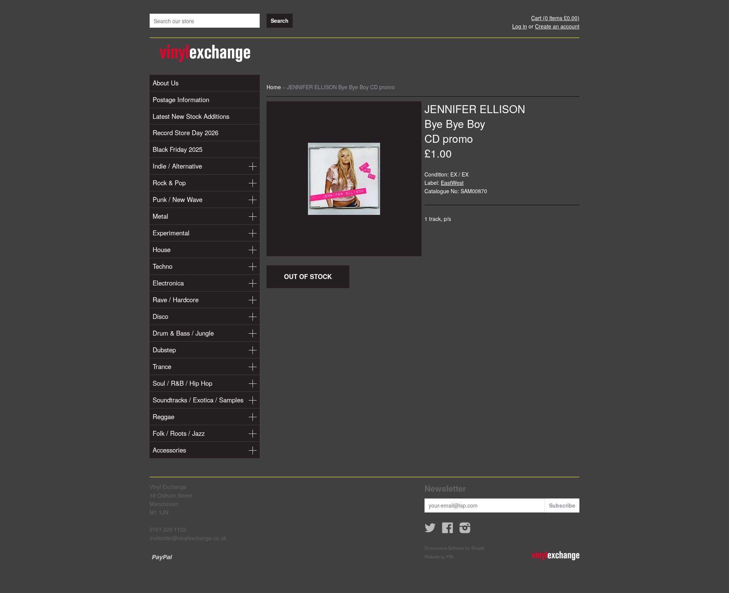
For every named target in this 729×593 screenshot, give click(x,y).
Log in (519, 26)
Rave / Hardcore (176, 299)
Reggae (163, 416)
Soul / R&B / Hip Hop (182, 383)
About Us (165, 82)
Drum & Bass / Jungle (183, 333)
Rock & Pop (169, 182)
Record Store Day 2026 (185, 132)
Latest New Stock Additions (191, 116)
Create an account (557, 26)
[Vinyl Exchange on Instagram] (465, 530)
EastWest (452, 182)
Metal (160, 216)
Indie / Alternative (177, 165)
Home (274, 87)
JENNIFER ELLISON (474, 108)
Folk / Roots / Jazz (179, 433)
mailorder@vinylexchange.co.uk (188, 538)
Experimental (171, 232)
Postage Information (181, 99)
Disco (160, 316)
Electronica (168, 282)
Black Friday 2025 (177, 149)
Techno (162, 266)
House (161, 249)
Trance (162, 366)
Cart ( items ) (555, 18)
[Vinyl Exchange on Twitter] (430, 530)
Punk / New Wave (177, 199)
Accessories (169, 449)
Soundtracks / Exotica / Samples (198, 399)
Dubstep (164, 349)
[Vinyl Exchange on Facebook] (447, 530)
